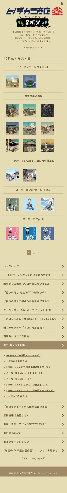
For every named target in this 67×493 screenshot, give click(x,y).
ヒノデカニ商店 (25, 473)
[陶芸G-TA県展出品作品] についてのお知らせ (30, 450)
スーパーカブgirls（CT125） (34, 189)
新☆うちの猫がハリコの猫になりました (26, 283)
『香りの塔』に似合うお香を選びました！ (27, 301)
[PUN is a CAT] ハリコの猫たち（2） (27, 384)
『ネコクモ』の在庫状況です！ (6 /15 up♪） (30, 318)
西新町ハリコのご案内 (16, 336)
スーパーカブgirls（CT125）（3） (25, 372)
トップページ (11, 266)
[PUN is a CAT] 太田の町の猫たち (33, 160)
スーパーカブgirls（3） (19, 378)
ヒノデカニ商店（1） (17, 396)
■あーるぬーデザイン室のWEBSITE (24, 424)
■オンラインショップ (16, 441)
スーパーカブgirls (33, 219)
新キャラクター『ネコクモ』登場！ (24, 327)
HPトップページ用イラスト (33, 66)
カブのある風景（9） (17, 361)
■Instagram (11, 433)
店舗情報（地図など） (16, 415)
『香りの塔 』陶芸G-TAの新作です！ (25, 292)
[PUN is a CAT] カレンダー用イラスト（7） (30, 390)
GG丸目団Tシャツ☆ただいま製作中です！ (28, 275)
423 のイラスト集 (14, 345)
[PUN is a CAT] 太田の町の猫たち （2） (28, 367)
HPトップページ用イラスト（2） (23, 355)
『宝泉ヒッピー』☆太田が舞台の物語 (25, 406)
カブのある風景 (34, 96)
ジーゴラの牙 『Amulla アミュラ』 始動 (27, 310)
